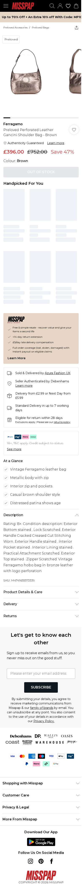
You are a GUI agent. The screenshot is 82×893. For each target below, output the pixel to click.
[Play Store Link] (41, 842)
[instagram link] (30, 861)
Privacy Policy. (43, 721)
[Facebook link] (51, 861)
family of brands (41, 708)
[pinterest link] (41, 861)
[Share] (76, 27)
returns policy (62, 422)
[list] (41, 75)
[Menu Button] (5, 5)
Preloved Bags (40, 27)
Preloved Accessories (15, 27)
